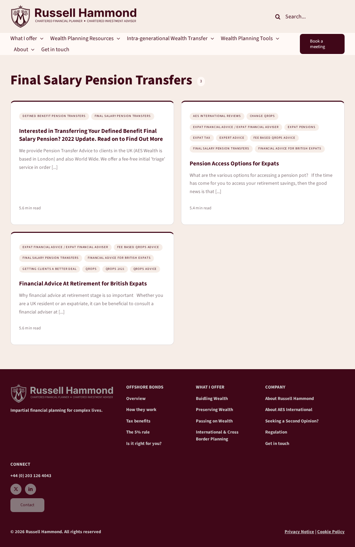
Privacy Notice (299, 532)
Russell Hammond (296, 398)
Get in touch (277, 443)
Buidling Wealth (212, 398)
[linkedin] (30, 489)
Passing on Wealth (214, 421)
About (271, 398)
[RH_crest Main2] (73, 8)
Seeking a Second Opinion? (292, 421)
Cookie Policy (331, 532)
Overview (136, 398)
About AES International (288, 410)
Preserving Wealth (214, 410)
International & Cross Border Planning (217, 435)
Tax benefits (138, 421)
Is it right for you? (144, 443)
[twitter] (15, 489)
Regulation (276, 432)
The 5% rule (138, 432)
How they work (141, 410)
